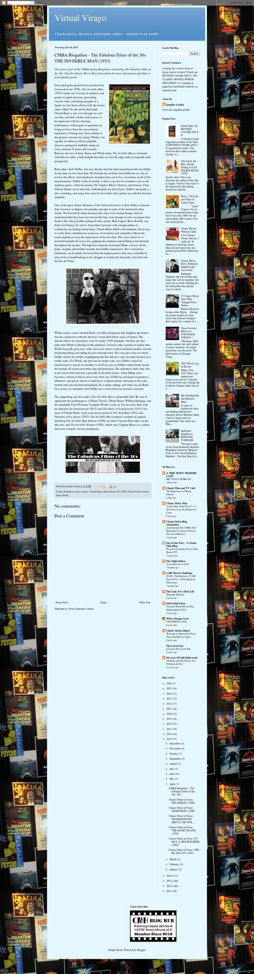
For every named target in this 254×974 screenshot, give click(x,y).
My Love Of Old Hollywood (181, 658)
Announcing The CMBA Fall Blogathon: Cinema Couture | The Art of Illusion (181, 531)
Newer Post (61, 602)
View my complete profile (176, 109)
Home (103, 602)
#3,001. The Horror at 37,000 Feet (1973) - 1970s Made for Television (181, 579)
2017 (169, 729)
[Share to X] (107, 486)
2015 (169, 739)
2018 (169, 723)
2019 (169, 718)
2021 (169, 708)
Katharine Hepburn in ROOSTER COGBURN (187, 435)
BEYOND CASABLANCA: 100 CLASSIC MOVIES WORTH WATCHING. (179, 79)
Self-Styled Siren (175, 603)
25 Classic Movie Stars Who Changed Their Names (190, 300)
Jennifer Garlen (175, 105)
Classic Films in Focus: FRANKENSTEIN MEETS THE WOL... (182, 819)
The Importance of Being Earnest (178, 492)
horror (145, 491)
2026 (169, 683)
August (174, 763)
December (175, 743)
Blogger (141, 950)
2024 (169, 693)
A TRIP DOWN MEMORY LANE (181, 474)
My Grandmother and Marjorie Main (190, 398)
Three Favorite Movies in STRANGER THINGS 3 (189, 332)
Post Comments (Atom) (81, 608)
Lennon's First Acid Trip (178, 648)
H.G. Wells (122, 491)
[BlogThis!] (104, 486)
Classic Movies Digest (178, 630)
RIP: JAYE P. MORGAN (178, 479)
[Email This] (100, 486)
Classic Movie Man (176, 503)
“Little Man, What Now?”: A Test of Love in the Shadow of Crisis (181, 509)
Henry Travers (135, 491)
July (172, 769)
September (175, 758)
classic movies (81, 491)
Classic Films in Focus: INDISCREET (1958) (182, 809)
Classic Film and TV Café (180, 488)
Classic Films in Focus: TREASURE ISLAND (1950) (182, 830)
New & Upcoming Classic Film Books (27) (182, 550)
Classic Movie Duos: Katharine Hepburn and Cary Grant (189, 265)
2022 (169, 703)
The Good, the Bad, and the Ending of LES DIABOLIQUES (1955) (190, 167)
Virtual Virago (80, 17)
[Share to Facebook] (111, 486)
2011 (169, 891)
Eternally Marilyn (175, 594)
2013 (169, 880)
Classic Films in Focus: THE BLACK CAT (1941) (184, 851)
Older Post (144, 602)
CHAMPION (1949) (176, 621)
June (172, 774)
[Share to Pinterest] (114, 486)
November (175, 748)
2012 (169, 886)
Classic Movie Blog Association (92, 73)
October (174, 753)
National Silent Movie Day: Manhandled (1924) (180, 608)
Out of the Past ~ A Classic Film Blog (181, 544)
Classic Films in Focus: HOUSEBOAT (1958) (182, 801)
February (175, 864)
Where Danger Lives (177, 618)
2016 (169, 734)
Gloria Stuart (109, 491)
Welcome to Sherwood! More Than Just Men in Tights (181, 635)
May (172, 779)
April (173, 784)
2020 (169, 713)
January (174, 869)
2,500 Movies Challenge (179, 573)
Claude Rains (95, 491)
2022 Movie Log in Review (190, 365)
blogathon (68, 491)
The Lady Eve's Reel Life (180, 591)
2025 (169, 688)
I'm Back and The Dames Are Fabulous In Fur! (180, 662)
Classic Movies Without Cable (189, 230)
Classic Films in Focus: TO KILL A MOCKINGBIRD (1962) (184, 842)
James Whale (62, 495)
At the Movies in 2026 (177, 564)
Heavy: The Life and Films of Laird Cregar (189, 199)
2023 (169, 698)
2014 (169, 875)
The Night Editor (176, 561)
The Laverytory (175, 646)
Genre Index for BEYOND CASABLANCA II (189, 130)
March (173, 859)
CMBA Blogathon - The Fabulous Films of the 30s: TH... (182, 791)
